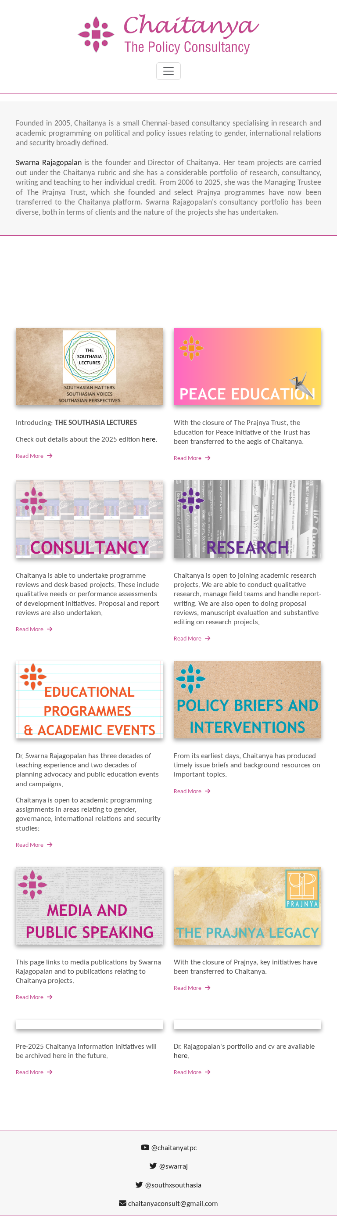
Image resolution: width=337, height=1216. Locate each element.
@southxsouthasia (172, 1185)
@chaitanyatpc (173, 1148)
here (148, 439)
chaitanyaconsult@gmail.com (173, 1204)
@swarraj (172, 1166)
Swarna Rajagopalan (49, 163)
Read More (30, 456)
